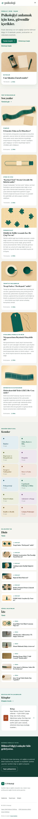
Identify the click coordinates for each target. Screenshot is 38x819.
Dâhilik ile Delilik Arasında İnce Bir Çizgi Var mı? (17, 234)
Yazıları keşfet (8, 41)
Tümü (3, 536)
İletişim (19, 798)
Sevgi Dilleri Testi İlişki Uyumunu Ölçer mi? (23, 625)
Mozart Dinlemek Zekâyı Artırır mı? (24, 646)
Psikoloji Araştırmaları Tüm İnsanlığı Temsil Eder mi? (24, 556)
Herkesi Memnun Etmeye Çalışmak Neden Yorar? (23, 588)
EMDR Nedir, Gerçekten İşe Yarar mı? (23, 599)
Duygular (6, 75)
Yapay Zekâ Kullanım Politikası (9, 809)
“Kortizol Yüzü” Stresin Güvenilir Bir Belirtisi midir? (18, 180)
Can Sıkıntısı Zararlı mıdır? (15, 77)
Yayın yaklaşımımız (9, 769)
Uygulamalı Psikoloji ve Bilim (13, 334)
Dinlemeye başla (24, 41)
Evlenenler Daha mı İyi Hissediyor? (17, 130)
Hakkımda (4, 798)
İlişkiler (6, 128)
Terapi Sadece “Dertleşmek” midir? (17, 286)
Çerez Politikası (5, 812)
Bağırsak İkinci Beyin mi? (20, 578)
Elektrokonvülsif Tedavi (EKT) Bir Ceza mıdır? (18, 391)
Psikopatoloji (8, 230)
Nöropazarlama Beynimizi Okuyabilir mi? (18, 338)
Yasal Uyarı (12, 798)
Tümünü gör (5, 102)
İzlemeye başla (6, 46)
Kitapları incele (6, 701)
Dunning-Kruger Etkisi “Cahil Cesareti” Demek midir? (22, 657)
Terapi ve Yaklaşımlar (11, 283)
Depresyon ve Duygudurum (12, 387)
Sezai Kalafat (13, 816)
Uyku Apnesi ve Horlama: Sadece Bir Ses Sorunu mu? (24, 668)
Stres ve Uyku (8, 177)
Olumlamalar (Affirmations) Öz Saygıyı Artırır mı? (22, 635)
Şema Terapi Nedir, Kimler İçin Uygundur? (22, 679)
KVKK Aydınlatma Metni (25, 809)
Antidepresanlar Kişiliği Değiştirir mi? (23, 567)
